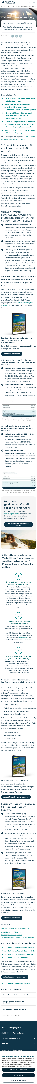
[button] (12, 36)
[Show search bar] (29, 2)
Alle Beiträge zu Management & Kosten (19, 947)
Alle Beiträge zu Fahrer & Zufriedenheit (20, 951)
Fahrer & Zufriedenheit (24, 23)
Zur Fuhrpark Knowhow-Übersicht (17, 983)
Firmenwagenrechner (11, 514)
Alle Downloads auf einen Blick (16, 958)
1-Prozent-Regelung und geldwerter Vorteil (24, 6)
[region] (18, 1067)
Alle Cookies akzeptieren (18, 1070)
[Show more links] (8, 6)
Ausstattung (23, 637)
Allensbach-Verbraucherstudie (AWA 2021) (15, 928)
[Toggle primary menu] (33, 2)
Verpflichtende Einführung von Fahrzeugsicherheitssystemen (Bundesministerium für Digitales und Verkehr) (17, 935)
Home (3, 6)
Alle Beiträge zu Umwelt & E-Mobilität (19, 954)
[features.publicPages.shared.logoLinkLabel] (8, 2)
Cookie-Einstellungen (18, 1080)
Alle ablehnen (18, 1075)
